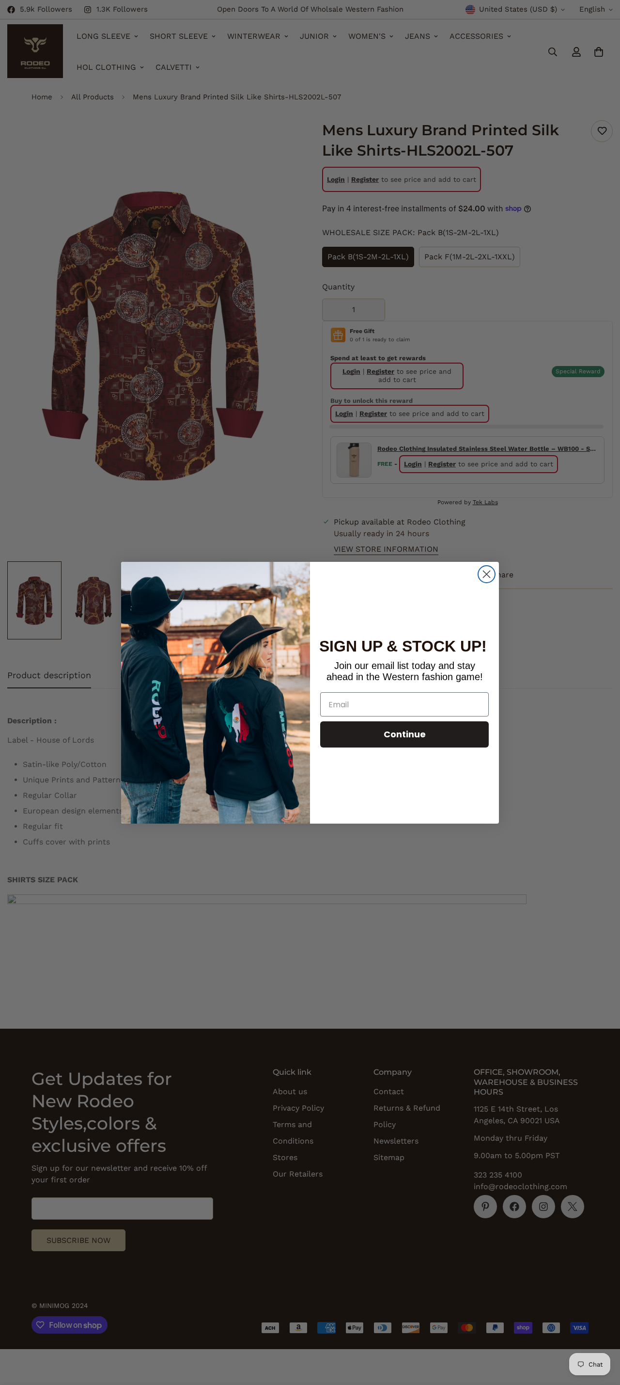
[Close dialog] (486, 574)
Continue (405, 734)
